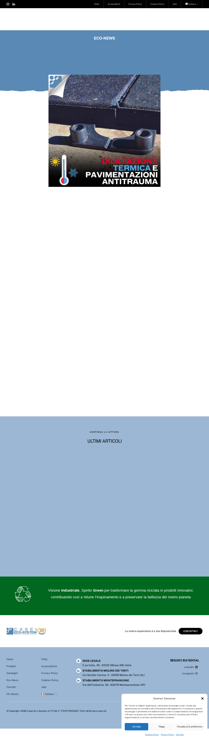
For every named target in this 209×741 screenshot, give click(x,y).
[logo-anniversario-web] (26, 628)
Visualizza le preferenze (189, 726)
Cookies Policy (152, 734)
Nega (162, 726)
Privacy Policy (167, 734)
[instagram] (8, 4)
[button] (202, 698)
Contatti (180, 734)
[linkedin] (13, 4)
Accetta (136, 726)
